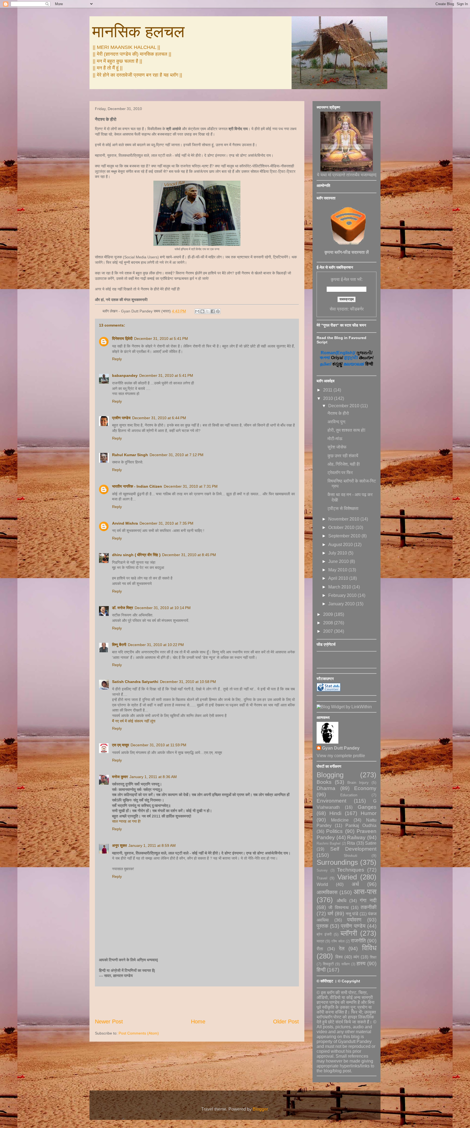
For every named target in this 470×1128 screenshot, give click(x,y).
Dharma (326, 788)
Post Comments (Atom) (139, 1033)
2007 (328, 631)
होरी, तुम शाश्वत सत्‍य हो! (346, 430)
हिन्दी (321, 970)
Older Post (286, 1021)
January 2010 (342, 603)
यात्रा (320, 941)
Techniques (350, 870)
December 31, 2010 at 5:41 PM (161, 338)
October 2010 (341, 527)
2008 (328, 623)
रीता (320, 949)
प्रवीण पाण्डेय (121, 418)
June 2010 (339, 561)
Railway (356, 837)
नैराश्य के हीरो (338, 413)
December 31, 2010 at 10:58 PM (188, 681)
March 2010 (340, 587)
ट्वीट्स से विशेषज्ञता (342, 508)
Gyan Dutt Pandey (341, 748)
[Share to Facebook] (212, 311)
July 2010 (338, 553)
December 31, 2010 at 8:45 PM (189, 555)
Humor (368, 813)
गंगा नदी (368, 900)
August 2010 (341, 544)
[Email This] (197, 311)
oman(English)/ (338, 352)
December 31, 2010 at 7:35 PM (166, 523)
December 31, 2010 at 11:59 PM (158, 745)
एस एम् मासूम (120, 745)
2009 (328, 614)
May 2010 (338, 570)
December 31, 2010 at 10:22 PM (156, 645)
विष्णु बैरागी (119, 645)
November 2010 (344, 519)
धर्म (330, 913)
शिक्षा (373, 957)
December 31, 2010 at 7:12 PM (176, 455)
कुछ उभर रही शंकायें (342, 455)
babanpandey (125, 375)
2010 (328, 398)
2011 (328, 390)
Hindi (335, 813)
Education (348, 795)
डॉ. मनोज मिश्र (122, 608)
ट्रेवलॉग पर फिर (340, 472)
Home (198, 1021)
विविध (369, 948)
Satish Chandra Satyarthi (135, 681)
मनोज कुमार (120, 777)
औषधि (341, 900)
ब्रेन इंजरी (324, 934)
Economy (365, 788)
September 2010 (344, 536)
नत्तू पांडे (352, 913)
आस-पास (365, 891)
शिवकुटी (328, 964)
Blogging (330, 775)
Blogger (260, 1109)
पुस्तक (322, 926)
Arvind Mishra (125, 523)
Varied (347, 877)
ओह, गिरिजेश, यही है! (343, 464)
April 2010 (338, 578)
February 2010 (343, 595)
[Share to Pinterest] (218, 311)
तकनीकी (368, 907)
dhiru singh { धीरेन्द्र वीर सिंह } (136, 555)
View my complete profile (341, 755)
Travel (322, 878)
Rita (351, 843)
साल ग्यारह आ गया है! (126, 821)
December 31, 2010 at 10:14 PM (163, 608)
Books (324, 782)
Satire (370, 843)
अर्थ (355, 884)
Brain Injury (358, 782)
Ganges (367, 807)
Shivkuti (350, 855)
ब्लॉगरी (349, 933)
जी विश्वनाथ (338, 907)
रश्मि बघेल (337, 941)
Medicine (340, 820)
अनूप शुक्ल (119, 845)
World (322, 884)
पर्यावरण (354, 920)
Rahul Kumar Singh (130, 455)
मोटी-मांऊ (334, 438)
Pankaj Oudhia (360, 825)
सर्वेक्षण (345, 964)
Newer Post (109, 1021)
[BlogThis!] (202, 311)
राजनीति (358, 941)
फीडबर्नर (357, 309)
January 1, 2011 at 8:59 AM (152, 845)
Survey (322, 870)
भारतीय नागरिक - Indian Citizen (137, 486)
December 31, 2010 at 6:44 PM (159, 418)
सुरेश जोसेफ (337, 447)
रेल (341, 948)
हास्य (361, 963)
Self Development (353, 849)
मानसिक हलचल (138, 32)
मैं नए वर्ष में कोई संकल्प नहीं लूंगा (133, 721)
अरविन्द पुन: (336, 421)
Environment (331, 801)
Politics (334, 831)
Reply (117, 359)
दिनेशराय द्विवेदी (122, 338)
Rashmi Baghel (329, 843)
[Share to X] (207, 311)
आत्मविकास (327, 892)
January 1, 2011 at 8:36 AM (153, 777)
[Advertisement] (197, 1002)
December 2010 (344, 405)
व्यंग (356, 957)
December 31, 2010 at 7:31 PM (191, 486)
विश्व (339, 957)
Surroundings (337, 862)
